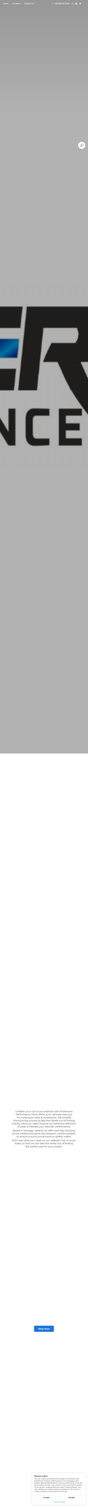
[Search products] (82, 145)
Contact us (29, 4)
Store (5, 4)
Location (16, 4)
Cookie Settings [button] (59, 1502)
